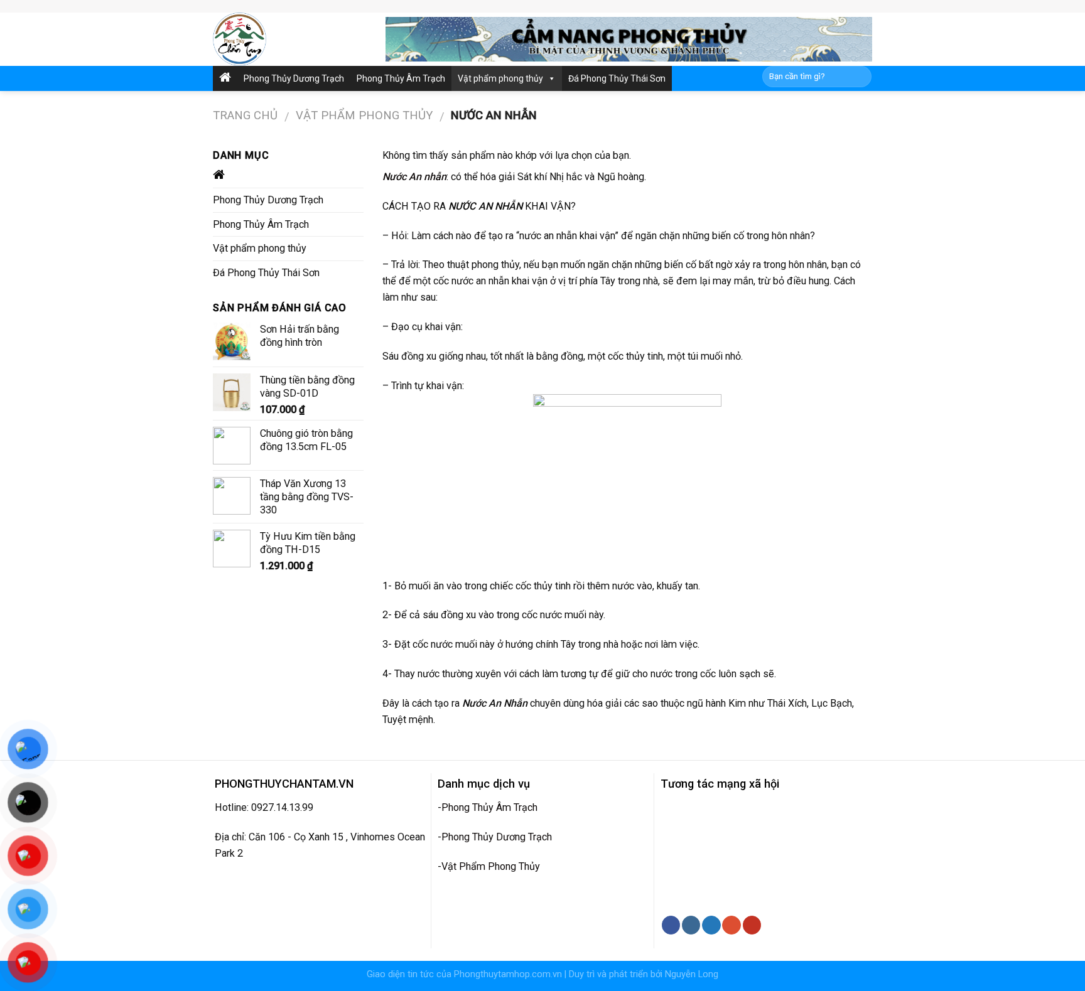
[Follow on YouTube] (752, 925)
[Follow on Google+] (731, 925)
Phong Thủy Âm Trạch (401, 78)
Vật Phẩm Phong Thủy (490, 866)
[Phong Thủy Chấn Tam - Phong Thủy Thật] (290, 39)
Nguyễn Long (691, 974)
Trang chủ (245, 115)
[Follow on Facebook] (671, 925)
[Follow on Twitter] (711, 925)
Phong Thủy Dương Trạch (294, 78)
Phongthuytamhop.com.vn (508, 974)
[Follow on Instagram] (691, 925)
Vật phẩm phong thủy (500, 78)
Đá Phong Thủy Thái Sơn (617, 78)
